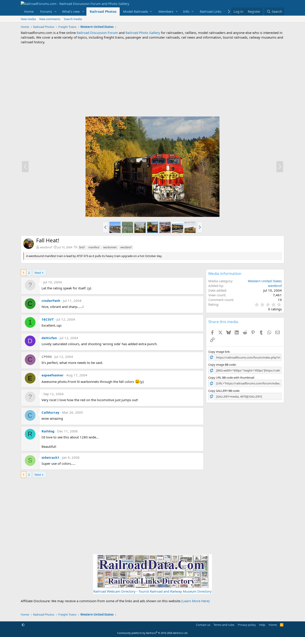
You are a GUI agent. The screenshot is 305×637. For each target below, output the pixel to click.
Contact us (203, 625)
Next (38, 273)
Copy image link (219, 352)
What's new (71, 11)
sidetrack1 (50, 457)
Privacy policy (247, 625)
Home (28, 11)
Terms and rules (223, 625)
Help (262, 625)
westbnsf (46, 247)
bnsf (82, 247)
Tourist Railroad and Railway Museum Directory (175, 591)
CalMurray (50, 412)
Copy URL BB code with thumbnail (231, 378)
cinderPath (51, 300)
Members (166, 11)
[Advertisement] (152, 80)
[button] (55, 11)
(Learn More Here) (195, 601)
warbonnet (110, 247)
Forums (46, 11)
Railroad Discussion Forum (97, 32)
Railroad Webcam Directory (114, 591)
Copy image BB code (222, 365)
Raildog (48, 431)
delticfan (49, 338)
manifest (93, 247)
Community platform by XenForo (152, 633)
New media (28, 19)
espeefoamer (53, 375)
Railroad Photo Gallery (142, 32)
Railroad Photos (103, 11)
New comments (49, 19)
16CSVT (48, 319)
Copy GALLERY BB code (223, 391)
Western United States (265, 281)
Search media (73, 19)
